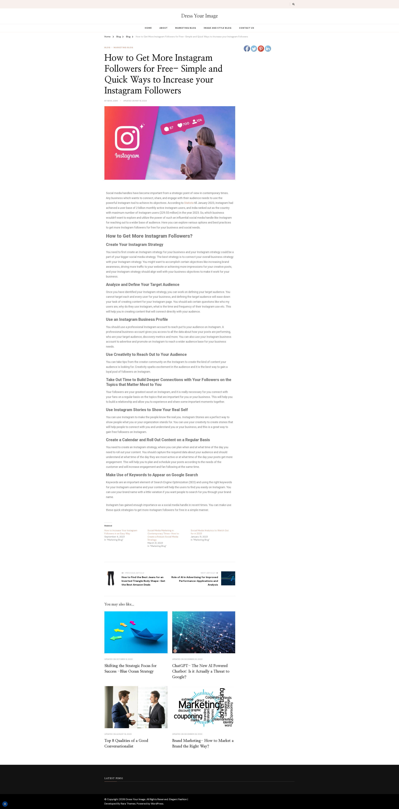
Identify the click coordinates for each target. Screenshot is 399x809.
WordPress (157, 803)
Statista (189, 202)
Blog (107, 47)
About (163, 28)
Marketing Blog (185, 28)
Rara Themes (128, 803)
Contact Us (246, 28)
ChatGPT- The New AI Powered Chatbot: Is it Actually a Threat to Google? (200, 671)
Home (148, 28)
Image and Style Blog (217, 28)
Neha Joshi (112, 101)
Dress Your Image (199, 16)
